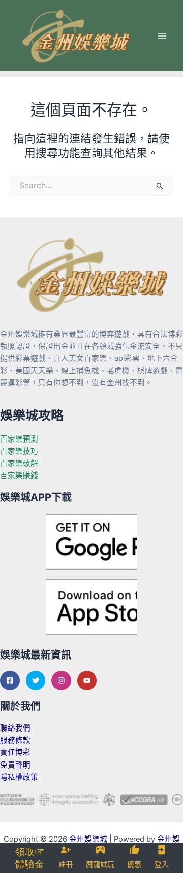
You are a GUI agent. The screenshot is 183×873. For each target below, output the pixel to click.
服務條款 (15, 740)
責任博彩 (15, 752)
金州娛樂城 (88, 839)
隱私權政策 (19, 777)
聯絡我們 (15, 728)
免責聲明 (15, 765)
